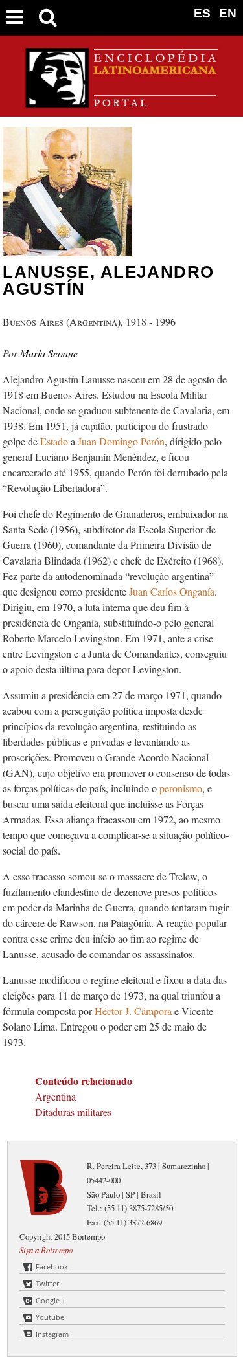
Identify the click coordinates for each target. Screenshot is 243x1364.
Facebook (52, 1266)
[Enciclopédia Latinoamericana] (122, 103)
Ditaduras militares (73, 1112)
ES (202, 13)
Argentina (55, 1096)
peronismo (180, 788)
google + (50, 1300)
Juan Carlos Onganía (171, 591)
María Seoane (49, 353)
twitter (47, 1283)
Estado (55, 441)
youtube (50, 1317)
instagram (52, 1334)
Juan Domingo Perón (121, 441)
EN (228, 13)
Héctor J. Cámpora (134, 1011)
